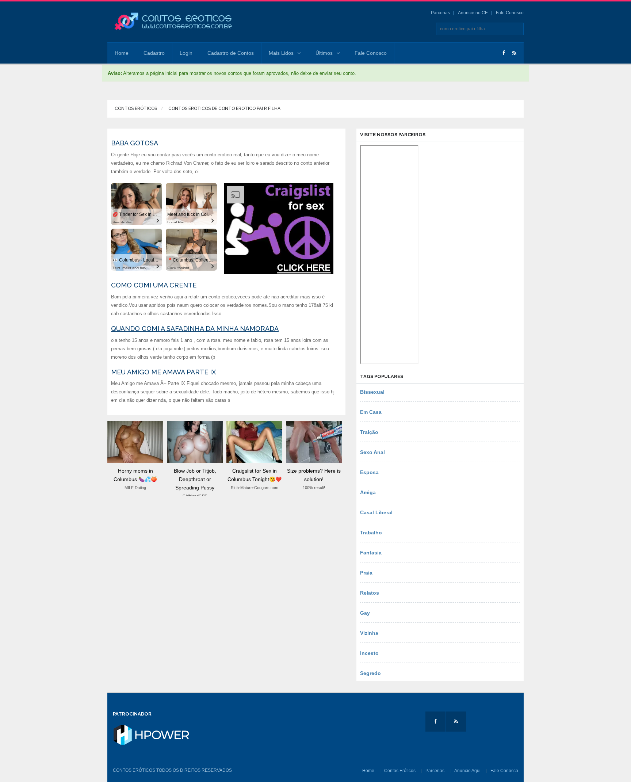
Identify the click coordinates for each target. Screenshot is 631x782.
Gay (365, 613)
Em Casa (371, 412)
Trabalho (371, 532)
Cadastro (154, 53)
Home (122, 53)
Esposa (369, 472)
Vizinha (369, 633)
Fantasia (371, 553)
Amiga (368, 492)
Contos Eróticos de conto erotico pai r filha (223, 108)
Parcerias (440, 12)
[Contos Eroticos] (173, 21)
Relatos (369, 593)
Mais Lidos (281, 53)
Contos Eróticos (136, 108)
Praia (366, 573)
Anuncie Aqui (467, 770)
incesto (369, 653)
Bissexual (372, 392)
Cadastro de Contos (230, 53)
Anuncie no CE (473, 12)
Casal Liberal (376, 512)
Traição (369, 432)
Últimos (324, 53)
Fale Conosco (510, 12)
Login (186, 53)
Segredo (370, 673)
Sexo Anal (372, 452)
